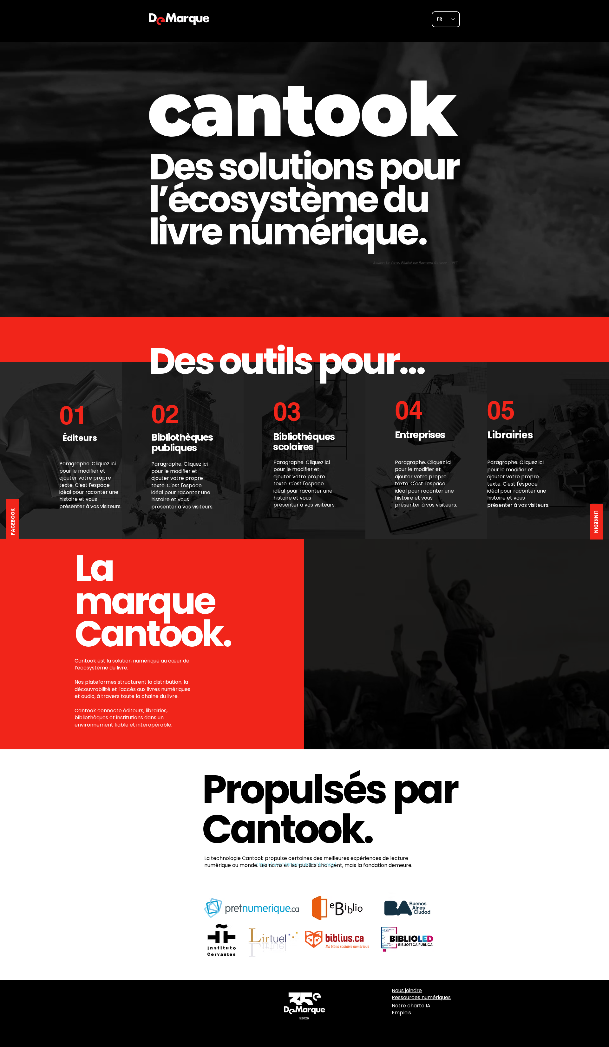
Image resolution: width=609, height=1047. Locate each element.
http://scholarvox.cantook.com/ (296, 864)
